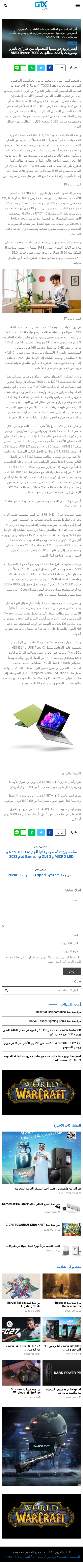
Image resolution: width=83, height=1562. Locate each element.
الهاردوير (72, 43)
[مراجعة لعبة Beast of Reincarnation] (62, 1286)
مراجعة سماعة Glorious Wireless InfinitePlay (25, 1391)
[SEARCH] (6, 990)
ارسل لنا (38, 1556)
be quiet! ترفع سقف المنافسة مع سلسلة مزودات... (63, 1391)
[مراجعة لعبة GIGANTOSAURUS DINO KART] (71, 1229)
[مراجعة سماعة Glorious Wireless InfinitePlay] (21, 1372)
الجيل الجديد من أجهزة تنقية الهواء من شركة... (33, 1245)
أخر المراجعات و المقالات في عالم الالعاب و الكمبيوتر (48, 28)
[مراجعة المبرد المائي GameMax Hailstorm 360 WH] (71, 1208)
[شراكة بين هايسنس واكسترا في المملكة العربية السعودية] (41, 1158)
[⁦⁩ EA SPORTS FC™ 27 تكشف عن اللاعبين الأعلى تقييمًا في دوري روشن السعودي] (21, 1329)
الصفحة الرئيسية (69, 1556)
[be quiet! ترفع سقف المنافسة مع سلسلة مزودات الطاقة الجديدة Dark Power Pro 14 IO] (62, 1372)
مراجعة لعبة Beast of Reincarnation (58, 1011)
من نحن (51, 1556)
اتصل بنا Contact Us (16, 1556)
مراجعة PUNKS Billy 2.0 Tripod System (40, 875)
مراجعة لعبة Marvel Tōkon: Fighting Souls (54, 1020)
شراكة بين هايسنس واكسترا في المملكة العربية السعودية (48, 1188)
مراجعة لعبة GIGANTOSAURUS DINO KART (33, 1224)
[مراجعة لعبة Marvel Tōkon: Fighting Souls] (21, 1286)
